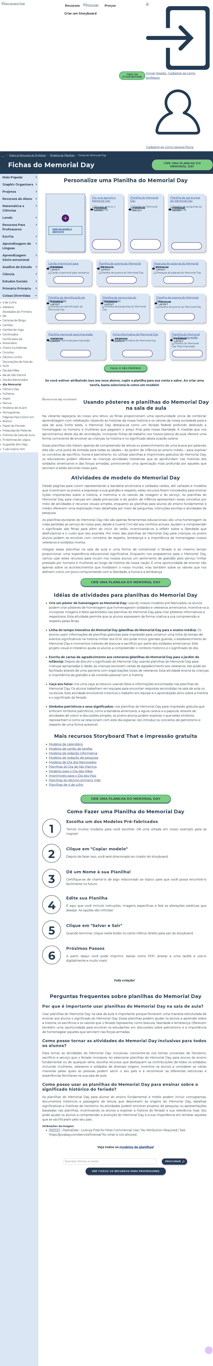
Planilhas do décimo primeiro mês (75, 780)
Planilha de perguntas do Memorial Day (185, 199)
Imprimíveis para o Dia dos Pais (72, 776)
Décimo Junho (12, 357)
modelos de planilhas (136, 1147)
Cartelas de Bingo (14, 320)
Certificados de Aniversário (12, 341)
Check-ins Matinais (14, 347)
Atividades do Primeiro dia (17, 313)
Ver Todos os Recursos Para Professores (126, 1171)
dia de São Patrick (14, 375)
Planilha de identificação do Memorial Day (66, 299)
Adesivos (8, 307)
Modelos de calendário (66, 744)
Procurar (173, 1161)
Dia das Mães (10, 370)
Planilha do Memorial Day (144, 199)
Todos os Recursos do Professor (27, 155)
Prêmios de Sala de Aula (18, 435)
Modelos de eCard (14, 407)
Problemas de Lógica (16, 439)
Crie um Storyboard (132, 75)
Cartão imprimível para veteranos (63, 265)
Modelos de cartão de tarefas (70, 749)
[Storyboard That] (13, 3)
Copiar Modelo (106, 206)
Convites (8, 352)
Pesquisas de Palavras (16, 430)
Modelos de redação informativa (73, 753)
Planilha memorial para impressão (70, 334)
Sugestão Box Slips (15, 444)
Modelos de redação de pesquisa (73, 758)
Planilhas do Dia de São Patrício (73, 767)
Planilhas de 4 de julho (66, 785)
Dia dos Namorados (15, 379)
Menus (7, 403)
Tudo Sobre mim (13, 449)
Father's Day (10, 389)
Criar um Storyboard (80, 13)
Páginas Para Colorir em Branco (18, 419)
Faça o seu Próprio (125, 368)
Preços (110, 6)
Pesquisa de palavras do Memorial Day (176, 265)
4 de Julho (9, 302)
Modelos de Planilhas (62, 155)
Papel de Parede (13, 425)
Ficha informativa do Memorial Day (135, 334)
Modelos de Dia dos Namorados (73, 762)
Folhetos (8, 393)
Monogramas (11, 412)
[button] (92, 6)
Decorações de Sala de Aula (17, 363)
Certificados (10, 334)
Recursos (72, 6)
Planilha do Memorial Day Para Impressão (186, 336)
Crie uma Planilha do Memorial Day (182, 165)
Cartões (7, 325)
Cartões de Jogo (13, 329)
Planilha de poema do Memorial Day (120, 265)
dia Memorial (11, 384)
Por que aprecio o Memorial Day (104, 199)
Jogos (6, 398)
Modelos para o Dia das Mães (71, 771)
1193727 (54, 1130)
